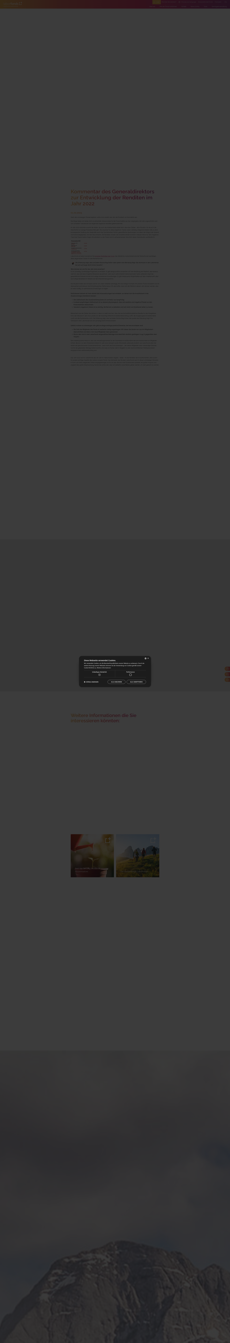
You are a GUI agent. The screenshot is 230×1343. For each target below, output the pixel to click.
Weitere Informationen (104, 668)
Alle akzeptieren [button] (136, 682)
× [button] (148, 658)
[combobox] (145, 658)
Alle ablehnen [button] (116, 682)
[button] (91, 682)
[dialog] (115, 671)
